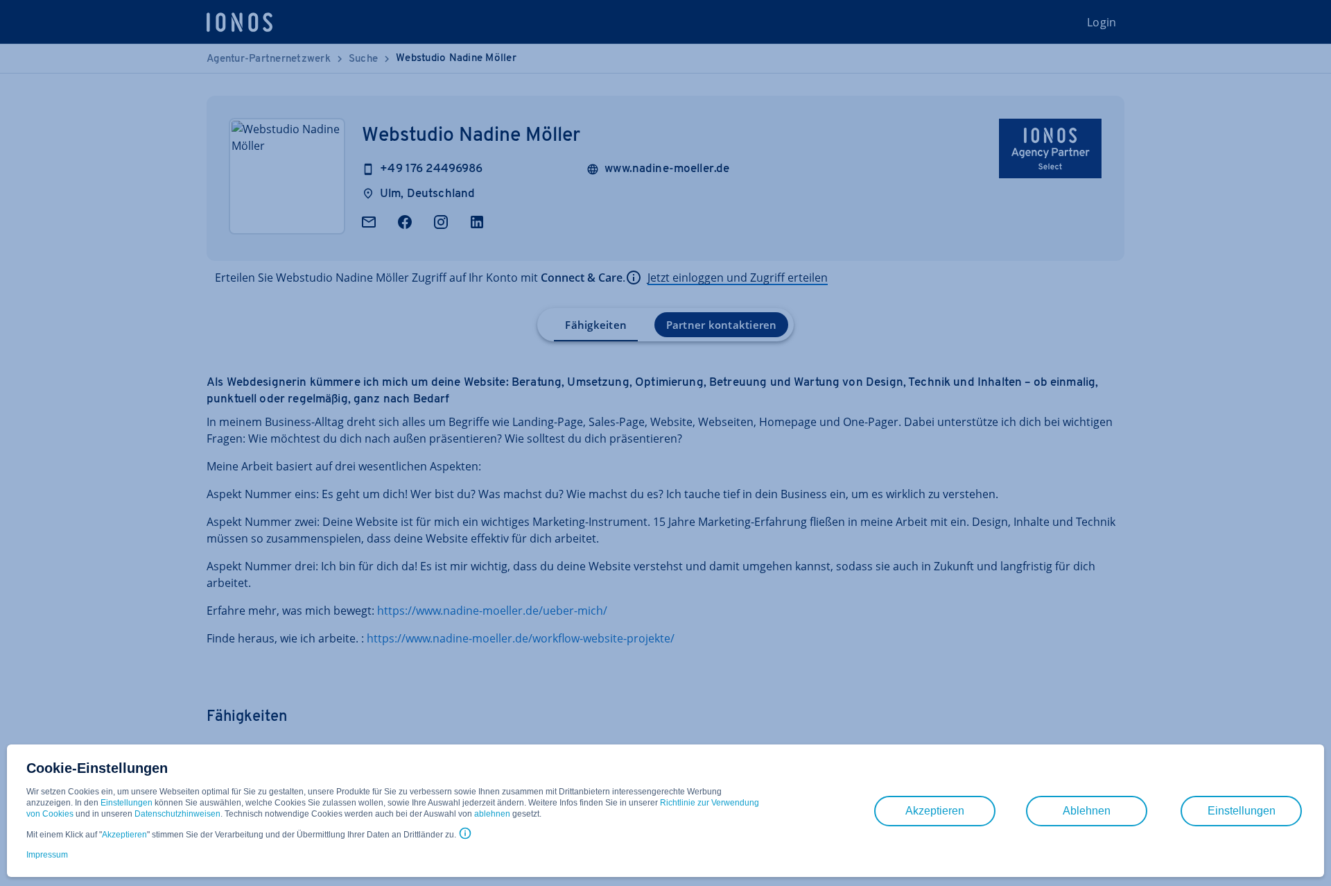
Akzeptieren (124, 835)
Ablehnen (1087, 811)
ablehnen (492, 814)
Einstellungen (127, 803)
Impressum (47, 855)
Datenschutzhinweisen (177, 814)
